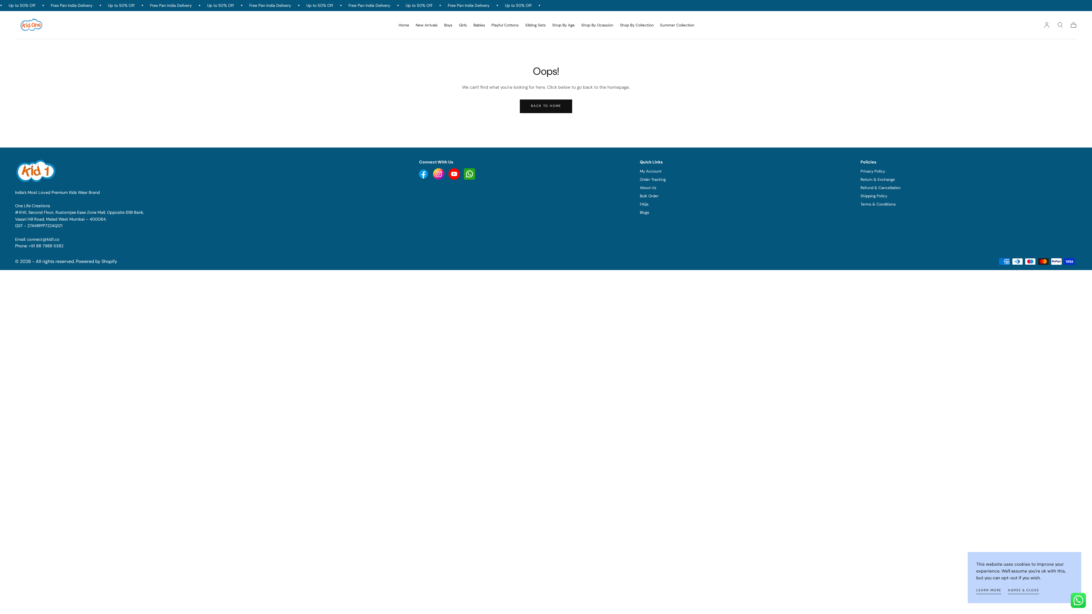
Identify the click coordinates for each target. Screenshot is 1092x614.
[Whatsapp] (469, 174)
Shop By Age (563, 25)
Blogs (644, 212)
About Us (648, 187)
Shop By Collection (637, 25)
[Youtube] (424, 174)
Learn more (988, 590)
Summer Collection (677, 25)
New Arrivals (427, 25)
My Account (650, 171)
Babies (479, 25)
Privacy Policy (873, 171)
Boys (448, 25)
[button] (1060, 25)
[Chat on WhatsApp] (1078, 600)
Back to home (546, 106)
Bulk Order (649, 196)
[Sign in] (1046, 25)
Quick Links (651, 162)
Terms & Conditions (878, 204)
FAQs (644, 204)
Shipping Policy (874, 196)
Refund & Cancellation (881, 187)
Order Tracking (653, 179)
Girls (463, 25)
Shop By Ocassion (597, 25)
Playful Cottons (505, 25)
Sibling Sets (535, 25)
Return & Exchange (878, 179)
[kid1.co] (36, 171)
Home (404, 25)
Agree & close (1023, 590)
